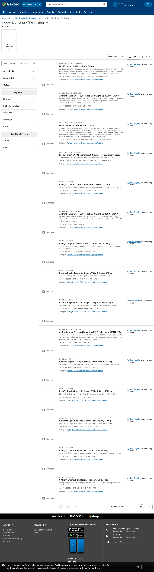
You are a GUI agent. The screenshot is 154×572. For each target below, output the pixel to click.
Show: (142, 504)
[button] (32, 4)
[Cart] (148, 4)
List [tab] (135, 56)
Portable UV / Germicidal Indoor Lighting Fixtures (85, 79)
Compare (50, 84)
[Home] (11, 4)
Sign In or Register (134, 64)
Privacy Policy (94, 568)
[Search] (104, 4)
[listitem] (126, 4)
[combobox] (76, 4)
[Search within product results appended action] (34, 63)
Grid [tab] (148, 56)
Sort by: (110, 54)
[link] (16, 529)
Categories (6, 18)
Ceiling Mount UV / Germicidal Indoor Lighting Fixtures (87, 282)
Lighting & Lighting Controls (28, 18)
